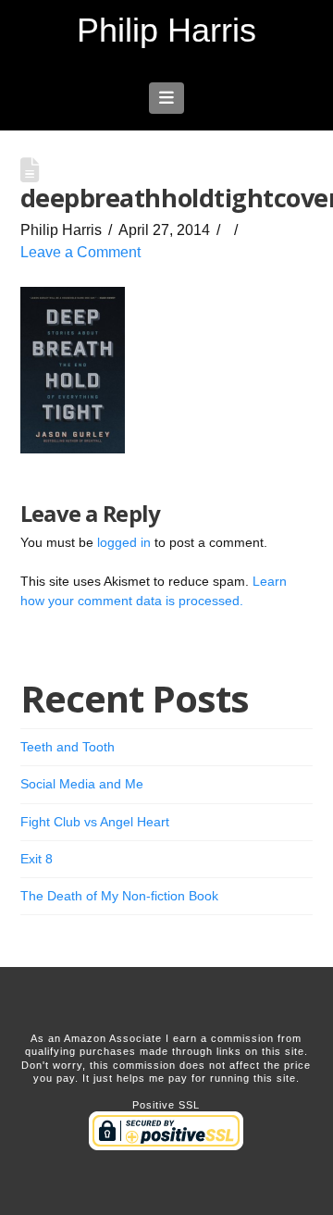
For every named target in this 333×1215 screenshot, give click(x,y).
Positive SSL (166, 1104)
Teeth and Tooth (67, 746)
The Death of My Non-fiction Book (119, 895)
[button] (167, 98)
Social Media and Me (81, 783)
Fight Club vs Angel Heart (94, 821)
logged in (124, 542)
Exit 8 (36, 858)
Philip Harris (166, 30)
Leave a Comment (80, 252)
